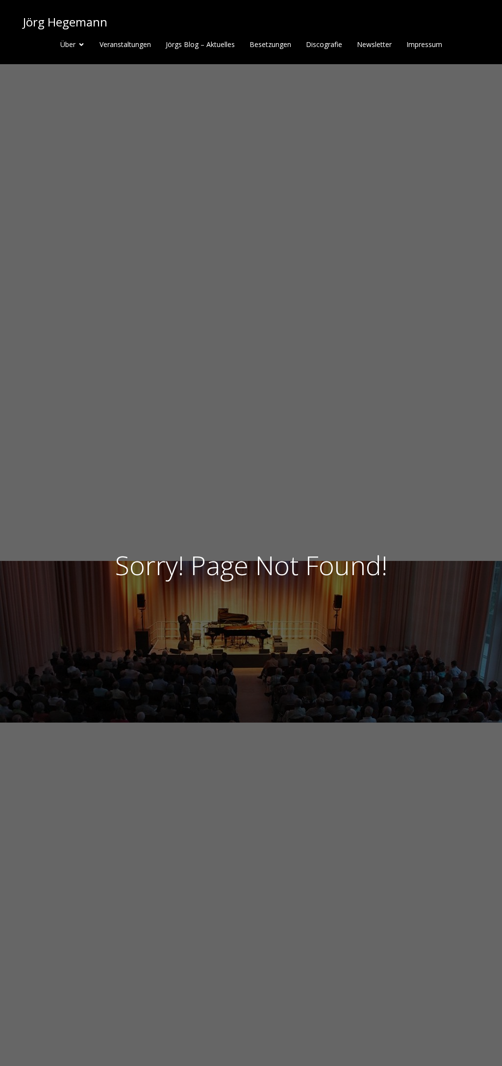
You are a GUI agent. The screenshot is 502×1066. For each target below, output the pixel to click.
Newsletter (374, 44)
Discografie (324, 44)
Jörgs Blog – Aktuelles (200, 44)
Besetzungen (270, 44)
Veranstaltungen (125, 44)
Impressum (424, 44)
